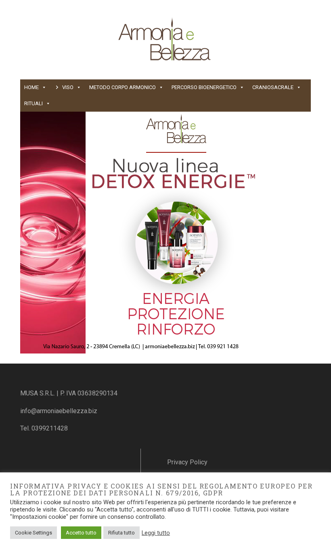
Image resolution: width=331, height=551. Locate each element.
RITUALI (33, 103)
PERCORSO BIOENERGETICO (204, 87)
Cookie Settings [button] (33, 533)
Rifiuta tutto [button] (121, 533)
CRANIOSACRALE (272, 87)
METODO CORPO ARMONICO (122, 87)
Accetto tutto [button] (81, 533)
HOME (31, 87)
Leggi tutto (156, 532)
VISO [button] (67, 87)
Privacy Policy (187, 462)
